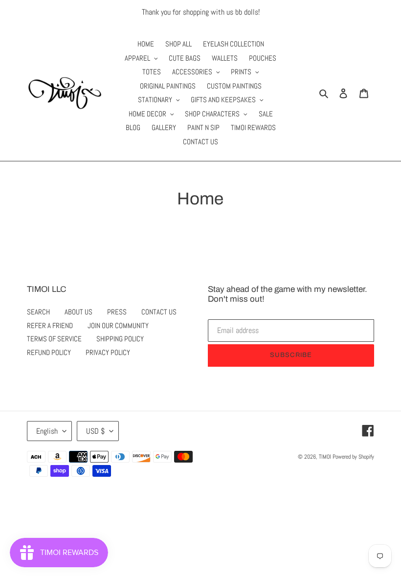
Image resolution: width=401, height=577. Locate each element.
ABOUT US (78, 311)
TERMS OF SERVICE (54, 338)
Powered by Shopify (353, 457)
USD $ (95, 431)
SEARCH (38, 311)
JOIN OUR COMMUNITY (118, 325)
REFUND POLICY (49, 352)
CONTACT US (159, 311)
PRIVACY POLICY (108, 352)
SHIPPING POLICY (120, 338)
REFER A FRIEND (50, 325)
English (47, 431)
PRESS (117, 311)
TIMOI (325, 457)
